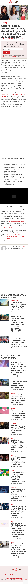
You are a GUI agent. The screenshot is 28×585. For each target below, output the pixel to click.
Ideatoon (11, 220)
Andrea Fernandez (12, 234)
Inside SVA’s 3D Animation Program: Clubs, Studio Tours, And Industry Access (19, 305)
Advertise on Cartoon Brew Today (14, 578)
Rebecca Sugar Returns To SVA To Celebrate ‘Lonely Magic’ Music (18, 341)
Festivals (12, 521)
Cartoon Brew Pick (14, 423)
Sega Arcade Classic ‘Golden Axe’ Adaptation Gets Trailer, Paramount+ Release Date (18, 461)
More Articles (23, 246)
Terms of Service (14, 56)
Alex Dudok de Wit (8, 38)
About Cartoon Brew (7, 573)
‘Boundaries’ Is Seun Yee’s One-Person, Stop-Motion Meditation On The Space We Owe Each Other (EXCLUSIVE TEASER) (18, 549)
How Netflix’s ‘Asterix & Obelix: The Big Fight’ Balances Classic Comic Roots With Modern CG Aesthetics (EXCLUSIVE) (17, 323)
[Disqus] (14, 270)
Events (4, 22)
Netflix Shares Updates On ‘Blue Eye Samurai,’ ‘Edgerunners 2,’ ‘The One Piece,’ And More (19, 445)
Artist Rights (13, 487)
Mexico (10, 241)
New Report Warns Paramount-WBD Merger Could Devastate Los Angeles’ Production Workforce (18, 494)
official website (8, 227)
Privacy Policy (5, 56)
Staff (15, 573)
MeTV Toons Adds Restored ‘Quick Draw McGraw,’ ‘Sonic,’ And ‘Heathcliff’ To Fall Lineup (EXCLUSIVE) (18, 477)
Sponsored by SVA (14, 300)
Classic (12, 470)
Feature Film (13, 361)
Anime (12, 438)
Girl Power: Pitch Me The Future (16, 221)
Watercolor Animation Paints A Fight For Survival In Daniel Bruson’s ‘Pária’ (18, 429)
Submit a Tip (21, 573)
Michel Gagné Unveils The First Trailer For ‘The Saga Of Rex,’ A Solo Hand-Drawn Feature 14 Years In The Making (18, 368)
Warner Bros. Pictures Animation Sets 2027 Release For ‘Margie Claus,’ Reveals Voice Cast (18, 413)
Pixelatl (18, 236)
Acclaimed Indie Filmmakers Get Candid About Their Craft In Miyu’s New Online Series (18, 398)
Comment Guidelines (10, 574)
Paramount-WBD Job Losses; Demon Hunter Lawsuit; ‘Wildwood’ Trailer (19, 384)
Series (12, 455)
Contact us (20, 574)
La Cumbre (4, 220)
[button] (14, 196)
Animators (13, 393)
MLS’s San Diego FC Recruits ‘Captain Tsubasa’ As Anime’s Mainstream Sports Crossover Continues (19, 511)
